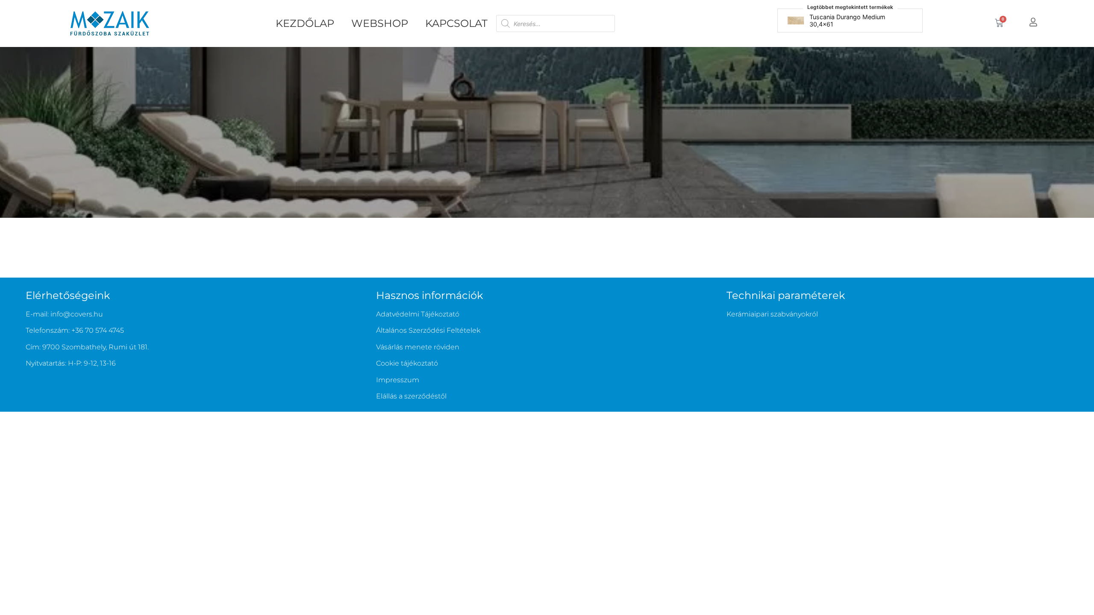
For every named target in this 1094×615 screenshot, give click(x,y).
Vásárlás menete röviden (417, 347)
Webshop (379, 23)
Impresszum (397, 380)
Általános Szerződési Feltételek (428, 330)
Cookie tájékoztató (407, 363)
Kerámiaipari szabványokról (772, 314)
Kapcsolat (456, 23)
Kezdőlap (305, 23)
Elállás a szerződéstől (411, 396)
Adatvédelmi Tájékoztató (417, 314)
